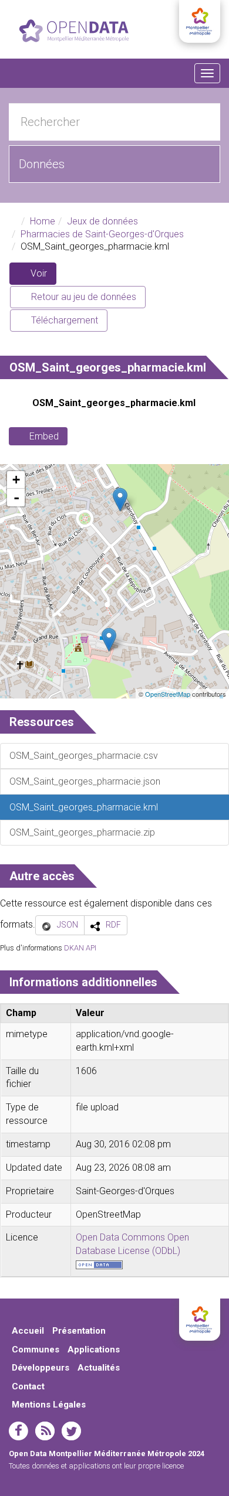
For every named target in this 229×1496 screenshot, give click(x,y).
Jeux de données (102, 221)
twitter (71, 1431)
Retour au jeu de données (82, 296)
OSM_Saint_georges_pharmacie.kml (114, 402)
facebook (18, 1431)
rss (45, 1431)
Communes (35, 1349)
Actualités (99, 1367)
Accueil (28, 1330)
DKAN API (80, 947)
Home (42, 221)
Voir (42, 276)
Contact (28, 1386)
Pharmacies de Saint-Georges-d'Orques (102, 234)
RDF (113, 924)
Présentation (79, 1330)
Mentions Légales (49, 1404)
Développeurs (40, 1367)
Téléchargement (63, 320)
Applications (94, 1349)
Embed (44, 436)
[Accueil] (74, 31)
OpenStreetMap (167, 693)
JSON (67, 924)
